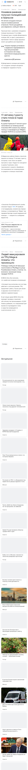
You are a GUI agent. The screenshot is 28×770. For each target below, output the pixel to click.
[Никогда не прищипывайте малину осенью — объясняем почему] (14, 649)
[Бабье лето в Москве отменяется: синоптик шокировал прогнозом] (14, 549)
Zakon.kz (14, 9)
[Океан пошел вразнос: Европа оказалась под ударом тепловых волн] (14, 400)
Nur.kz (11, 112)
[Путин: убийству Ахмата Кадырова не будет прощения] (14, 749)
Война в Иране (7, 5)
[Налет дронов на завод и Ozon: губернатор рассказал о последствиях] (14, 724)
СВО (15, 5)
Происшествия (22, 9)
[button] (14, 143)
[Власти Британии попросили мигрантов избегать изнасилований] (14, 599)
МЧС (14, 206)
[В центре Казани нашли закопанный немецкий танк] (14, 674)
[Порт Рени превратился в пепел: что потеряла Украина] (14, 449)
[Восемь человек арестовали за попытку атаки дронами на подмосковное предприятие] (14, 574)
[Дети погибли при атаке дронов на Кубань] (14, 699)
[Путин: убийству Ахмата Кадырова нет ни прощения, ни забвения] (14, 499)
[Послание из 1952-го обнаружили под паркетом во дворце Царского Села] (14, 474)
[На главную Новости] (10, 2)
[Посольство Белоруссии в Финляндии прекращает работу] (14, 624)
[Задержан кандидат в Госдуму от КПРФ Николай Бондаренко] (14, 425)
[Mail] (5, 2)
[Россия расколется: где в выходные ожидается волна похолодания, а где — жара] (14, 375)
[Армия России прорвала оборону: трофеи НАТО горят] (14, 524)
